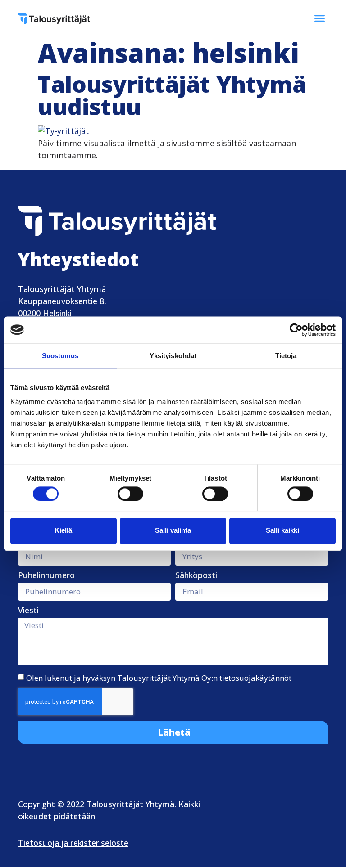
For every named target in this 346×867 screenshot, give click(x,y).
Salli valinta (173, 531)
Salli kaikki (282, 531)
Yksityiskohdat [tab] (173, 355)
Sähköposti (196, 575)
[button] (319, 18)
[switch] (130, 493)
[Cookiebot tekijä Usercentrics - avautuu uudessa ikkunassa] (296, 330)
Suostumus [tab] (60, 355)
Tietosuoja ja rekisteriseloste (73, 842)
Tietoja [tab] (286, 355)
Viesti (28, 610)
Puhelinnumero (46, 575)
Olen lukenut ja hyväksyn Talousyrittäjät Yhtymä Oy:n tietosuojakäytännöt (158, 677)
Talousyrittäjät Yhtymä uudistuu (172, 95)
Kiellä (63, 531)
